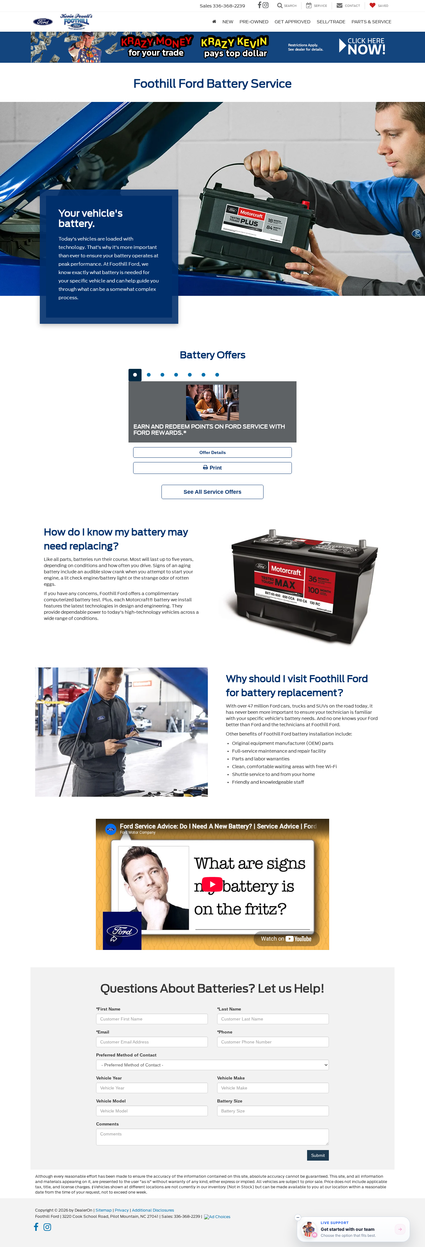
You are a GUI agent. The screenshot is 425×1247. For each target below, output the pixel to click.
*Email (102, 1031)
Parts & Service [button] (371, 21)
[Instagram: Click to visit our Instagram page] (266, 5)
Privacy (122, 1210)
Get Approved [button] (293, 21)
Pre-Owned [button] (254, 21)
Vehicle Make (231, 1077)
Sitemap (104, 1210)
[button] (297, 1217)
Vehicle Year (109, 1077)
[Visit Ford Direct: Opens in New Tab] (218, 1216)
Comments (107, 1123)
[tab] (135, 375)
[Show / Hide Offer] (208, 46)
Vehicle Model (111, 1100)
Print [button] (215, 468)
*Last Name (229, 1008)
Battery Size (229, 1100)
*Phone (224, 1031)
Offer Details (212, 452)
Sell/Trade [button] (331, 21)
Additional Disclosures (153, 1210)
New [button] (227, 21)
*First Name (108, 1008)
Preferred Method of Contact (126, 1054)
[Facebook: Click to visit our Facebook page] (260, 5)
